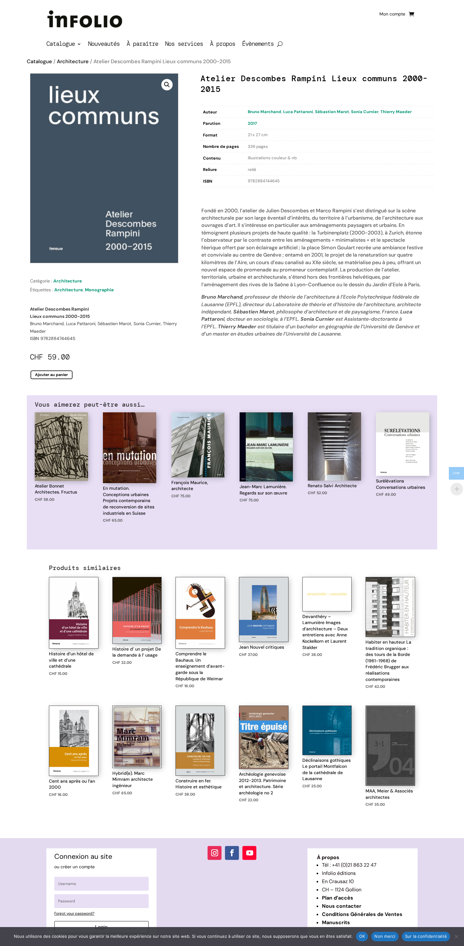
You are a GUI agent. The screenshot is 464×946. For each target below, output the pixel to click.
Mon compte (392, 14)
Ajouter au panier (51, 374)
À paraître (142, 45)
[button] (167, 84)
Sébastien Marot (332, 111)
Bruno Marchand (264, 111)
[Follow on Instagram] (215, 853)
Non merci (384, 936)
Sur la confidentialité (426, 936)
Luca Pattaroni (298, 111)
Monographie (99, 290)
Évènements (258, 45)
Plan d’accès (337, 897)
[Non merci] (456, 936)
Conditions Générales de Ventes (362, 914)
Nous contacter (341, 906)
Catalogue (60, 45)
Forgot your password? (74, 913)
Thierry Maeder (396, 111)
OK (362, 936)
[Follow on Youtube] (249, 853)
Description (213, 193)
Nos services (184, 45)
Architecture (73, 61)
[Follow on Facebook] (232, 853)
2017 (252, 123)
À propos (222, 45)
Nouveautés (104, 45)
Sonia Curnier (364, 111)
